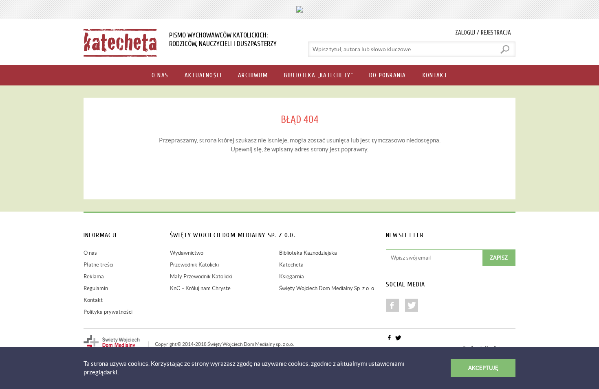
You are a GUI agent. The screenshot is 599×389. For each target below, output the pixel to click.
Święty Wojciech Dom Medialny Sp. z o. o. (327, 288)
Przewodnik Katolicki (194, 265)
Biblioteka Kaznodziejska (308, 253)
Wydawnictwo (186, 253)
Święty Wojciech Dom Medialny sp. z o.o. (250, 344)
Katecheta (291, 265)
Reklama (94, 276)
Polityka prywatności (108, 312)
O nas (90, 253)
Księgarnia (291, 276)
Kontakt (93, 300)
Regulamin (96, 288)
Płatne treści (98, 265)
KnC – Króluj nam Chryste (200, 288)
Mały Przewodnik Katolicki (201, 276)
